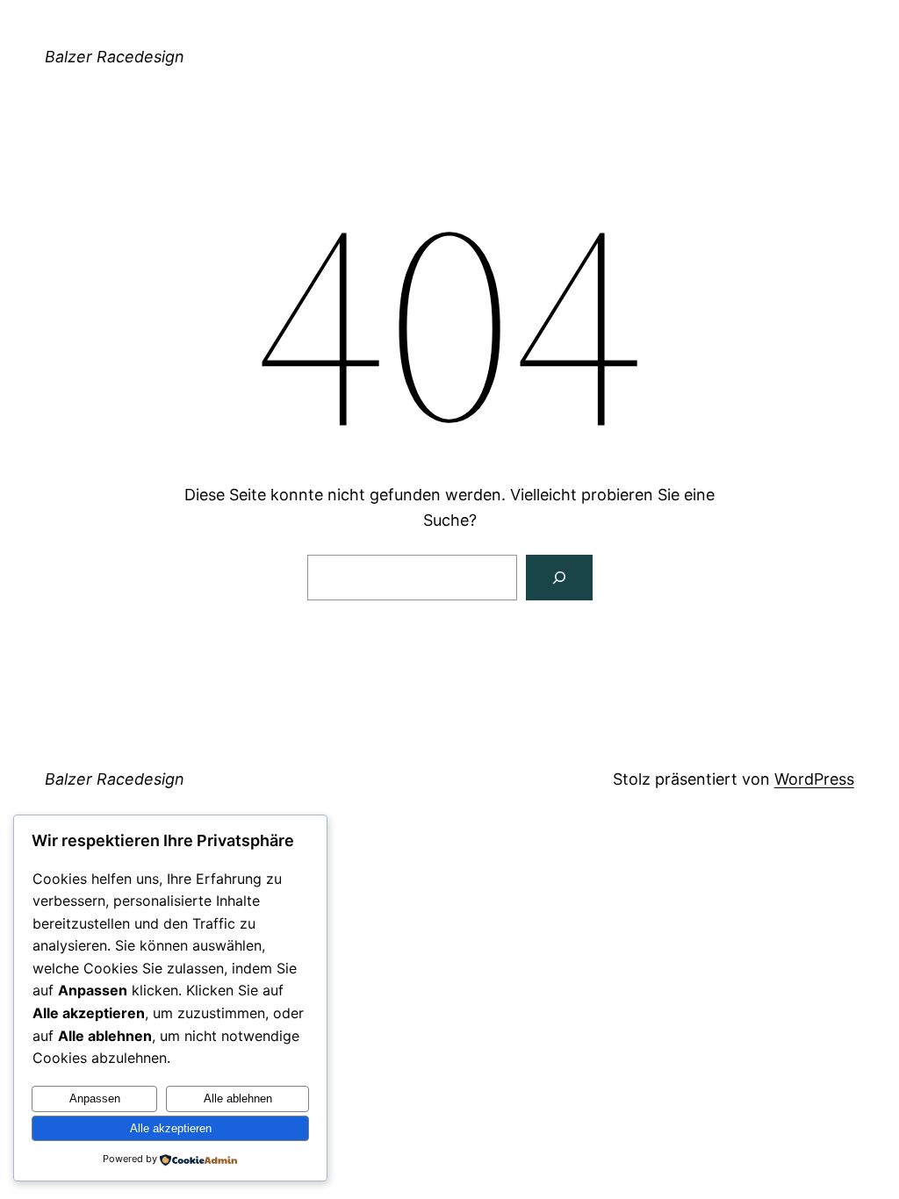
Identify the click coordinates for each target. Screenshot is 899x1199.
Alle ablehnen (238, 1098)
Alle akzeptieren (171, 1128)
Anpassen (94, 1098)
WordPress (814, 779)
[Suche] (559, 577)
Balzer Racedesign (114, 56)
